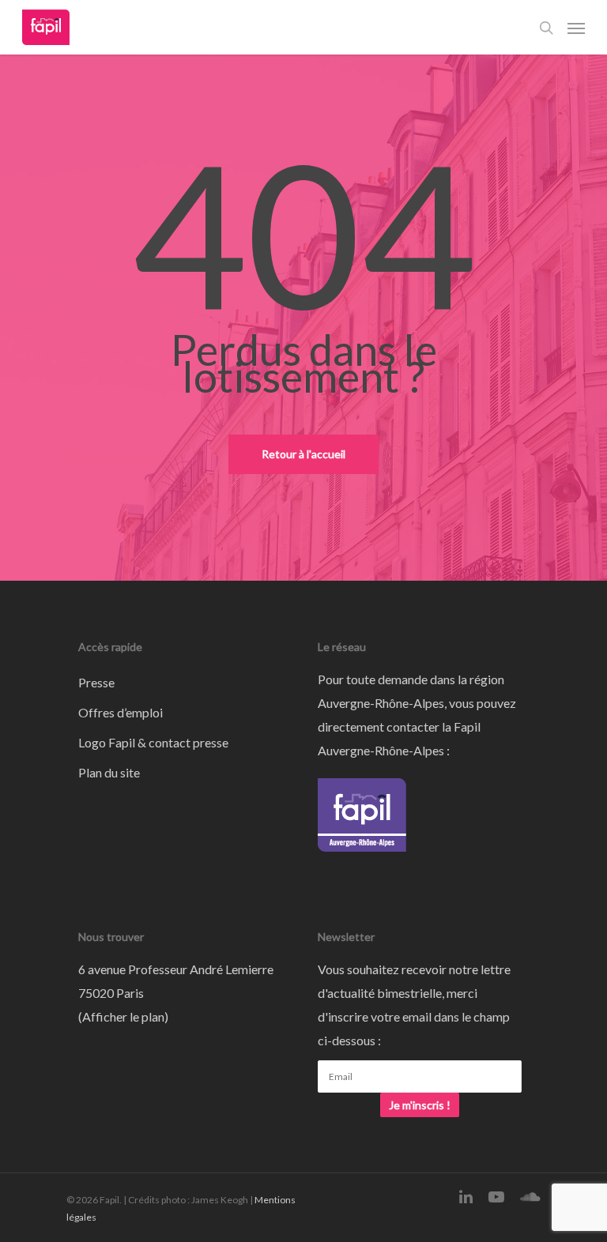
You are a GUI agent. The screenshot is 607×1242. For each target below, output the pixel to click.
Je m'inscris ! (420, 1105)
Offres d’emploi (120, 712)
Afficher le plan (123, 1016)
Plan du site (109, 772)
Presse (96, 682)
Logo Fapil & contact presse (153, 742)
